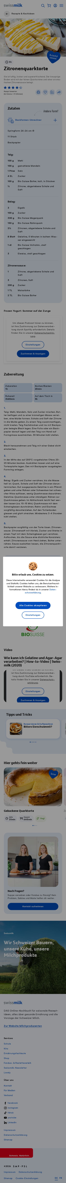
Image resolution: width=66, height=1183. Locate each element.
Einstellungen (33, 615)
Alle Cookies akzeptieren (33, 605)
